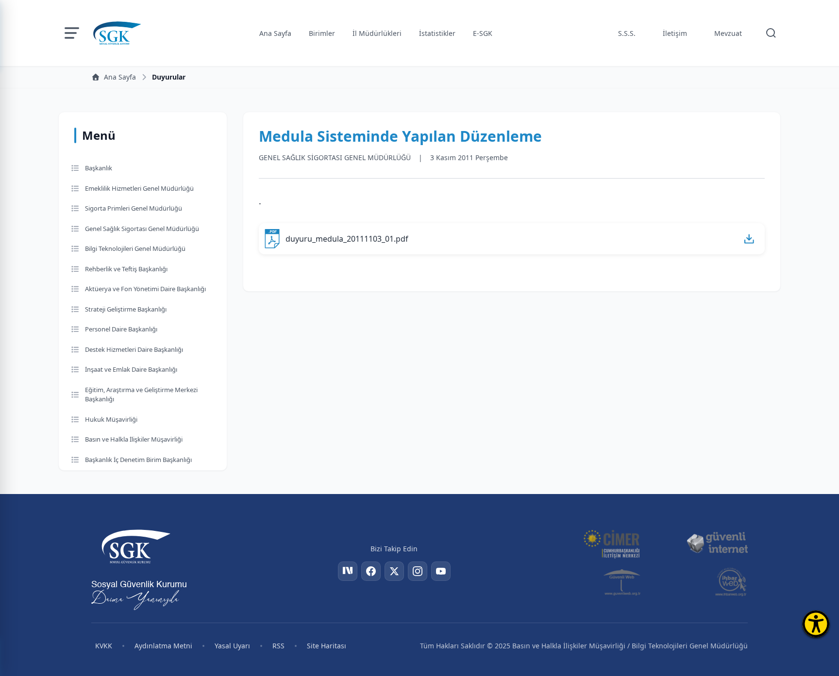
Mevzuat (728, 33)
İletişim (675, 33)
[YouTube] (441, 571)
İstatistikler (437, 33)
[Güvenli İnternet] (717, 543)
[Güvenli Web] (622, 581)
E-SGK (482, 33)
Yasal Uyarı (232, 645)
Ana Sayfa (275, 33)
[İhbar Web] (731, 581)
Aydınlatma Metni (163, 645)
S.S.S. (627, 33)
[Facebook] (371, 571)
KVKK (103, 645)
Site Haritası (326, 645)
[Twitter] (394, 571)
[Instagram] (417, 571)
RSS (278, 645)
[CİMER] (611, 543)
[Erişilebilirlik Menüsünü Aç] (816, 623)
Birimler (322, 33)
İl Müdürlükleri (377, 33)
